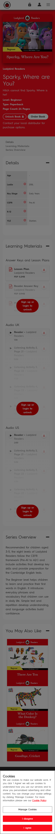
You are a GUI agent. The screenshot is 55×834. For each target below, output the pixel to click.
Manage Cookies (27, 809)
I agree (27, 828)
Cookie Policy (39, 800)
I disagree (27, 818)
